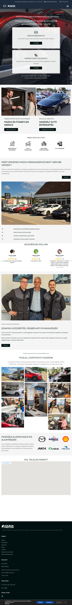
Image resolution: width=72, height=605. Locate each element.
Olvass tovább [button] (36, 267)
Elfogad (40, 602)
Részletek (7, 603)
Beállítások (59, 602)
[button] (67, 6)
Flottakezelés (59, 148)
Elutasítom (49, 602)
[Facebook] (2, 596)
